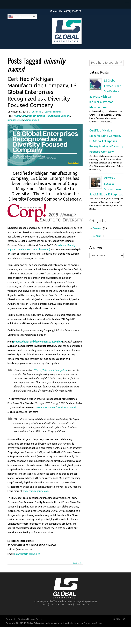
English (18, 16)
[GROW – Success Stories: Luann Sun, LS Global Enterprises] (95, 187)
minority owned (15, 120)
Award (17, 116)
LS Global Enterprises (67, 31)
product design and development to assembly (37, 341)
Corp (23, 116)
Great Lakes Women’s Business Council (56, 407)
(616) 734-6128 (73, 11)
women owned (31, 120)
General (99, 236)
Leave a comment (53, 111)
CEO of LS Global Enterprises (50, 370)
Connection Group (93, 623)
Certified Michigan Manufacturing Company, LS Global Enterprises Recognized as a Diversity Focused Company (42, 92)
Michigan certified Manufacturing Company (48, 116)
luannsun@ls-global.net (27, 554)
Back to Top (78, 563)
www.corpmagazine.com (36, 491)
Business (36, 111)
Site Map (22, 619)
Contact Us (56, 11)
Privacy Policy (35, 619)
